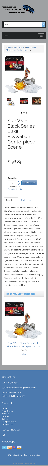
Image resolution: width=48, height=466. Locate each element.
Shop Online (7, 411)
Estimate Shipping (15, 189)
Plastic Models (23, 50)
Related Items (26, 200)
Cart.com (32, 463)
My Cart (5, 414)
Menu (7, 35)
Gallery (5, 419)
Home (8, 47)
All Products (19, 47)
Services (5, 416)
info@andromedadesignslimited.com (20, 388)
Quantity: (12, 178)
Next (38, 103)
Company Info (8, 424)
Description (11, 200)
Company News (9, 422)
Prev (10, 103)
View (24, 354)
